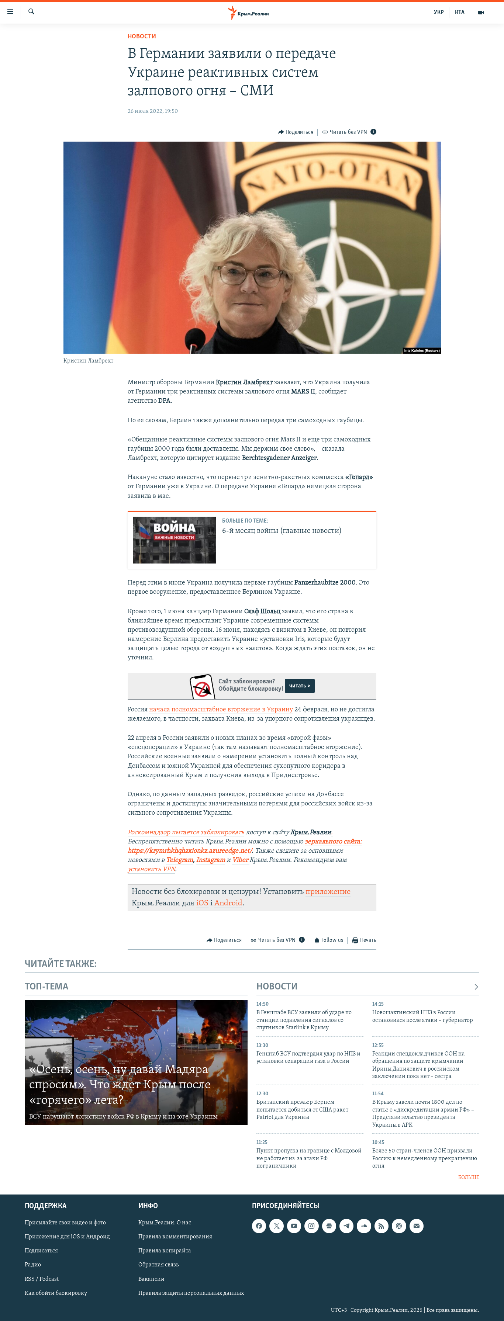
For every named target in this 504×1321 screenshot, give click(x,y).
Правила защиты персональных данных (191, 1293)
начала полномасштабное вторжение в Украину (221, 710)
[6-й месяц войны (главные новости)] (174, 540)
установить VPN (151, 869)
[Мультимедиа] (481, 12)
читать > (299, 686)
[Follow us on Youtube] (294, 1226)
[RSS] (381, 1226)
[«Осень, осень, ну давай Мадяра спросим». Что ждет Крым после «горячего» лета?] (136, 1062)
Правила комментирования (175, 1237)
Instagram (210, 860)
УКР (439, 12)
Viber (240, 860)
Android (228, 903)
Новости (142, 37)
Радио (33, 1265)
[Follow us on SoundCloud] (364, 1226)
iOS (202, 903)
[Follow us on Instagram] (311, 1226)
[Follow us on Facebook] (259, 1226)
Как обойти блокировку (56, 1293)
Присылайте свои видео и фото (65, 1223)
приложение (328, 892)
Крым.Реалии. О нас (164, 1223)
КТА (460, 12)
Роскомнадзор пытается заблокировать (186, 832)
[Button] (296, 132)
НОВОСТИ (277, 987)
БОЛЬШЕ (468, 1177)
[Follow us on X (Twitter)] (276, 1226)
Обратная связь (158, 1265)
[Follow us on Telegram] (346, 1226)
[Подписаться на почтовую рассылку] (417, 1226)
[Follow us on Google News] (329, 1226)
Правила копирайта (164, 1251)
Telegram (179, 860)
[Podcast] (399, 1226)
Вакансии (151, 1279)
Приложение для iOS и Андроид (67, 1237)
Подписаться (41, 1251)
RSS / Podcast (42, 1279)
